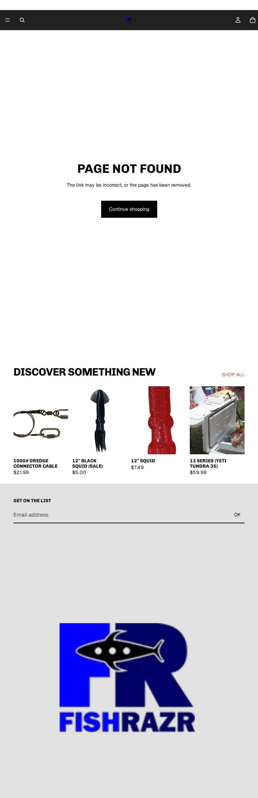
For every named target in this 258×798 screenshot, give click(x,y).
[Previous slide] (138, 420)
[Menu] (7, 20)
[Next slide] (178, 420)
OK (237, 515)
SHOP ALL (233, 375)
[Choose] (175, 444)
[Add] (58, 444)
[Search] (22, 20)
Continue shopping (129, 209)
